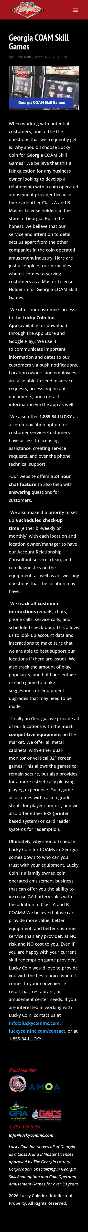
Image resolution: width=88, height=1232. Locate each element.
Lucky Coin (22, 57)
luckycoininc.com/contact (37, 1031)
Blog (63, 57)
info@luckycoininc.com (34, 1023)
